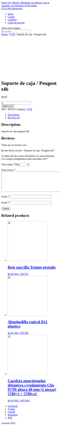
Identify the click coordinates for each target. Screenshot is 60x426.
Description (13, 114)
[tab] (33, 114)
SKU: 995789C (32, 390)
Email (5, 202)
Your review (8, 170)
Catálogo (12, 19)
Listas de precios (16, 22)
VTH (12, 34)
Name (5, 196)
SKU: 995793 (32, 270)
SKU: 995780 (28, 327)
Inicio (10, 14)
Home (4, 34)
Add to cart (8, 106)
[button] (30, 4)
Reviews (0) (14, 117)
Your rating (8, 164)
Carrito (11, 16)
